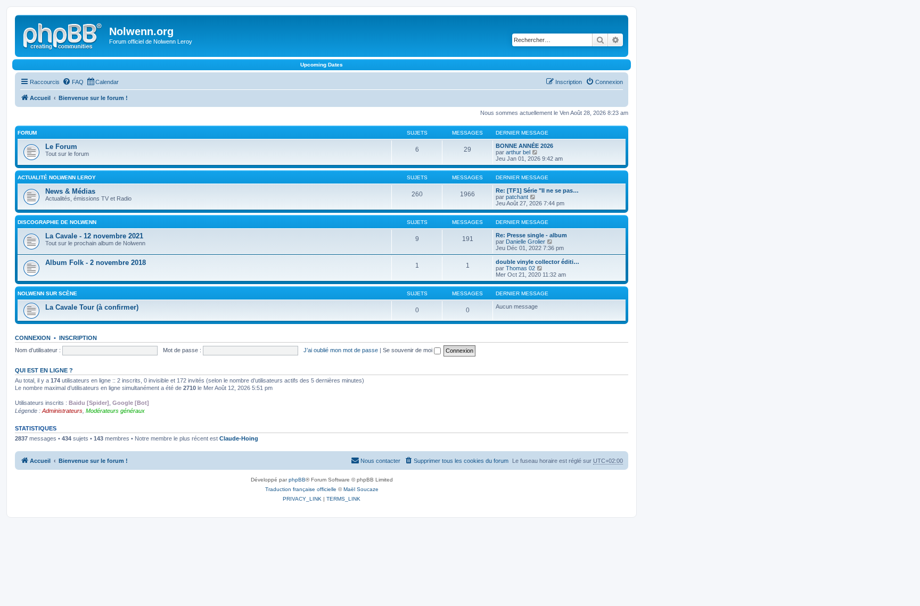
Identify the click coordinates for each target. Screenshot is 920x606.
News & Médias (70, 191)
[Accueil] (63, 35)
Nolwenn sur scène (47, 293)
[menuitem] (73, 82)
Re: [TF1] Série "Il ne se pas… (537, 190)
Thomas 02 (520, 268)
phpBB (297, 480)
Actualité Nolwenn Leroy (57, 177)
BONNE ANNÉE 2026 (524, 146)
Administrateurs (62, 411)
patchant (517, 197)
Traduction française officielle (300, 489)
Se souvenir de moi (408, 350)
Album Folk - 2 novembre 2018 (95, 263)
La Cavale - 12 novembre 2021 (94, 236)
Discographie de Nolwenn (57, 222)
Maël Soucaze (361, 489)
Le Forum (61, 147)
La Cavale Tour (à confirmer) (91, 307)
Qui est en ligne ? (44, 370)
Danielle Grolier (525, 241)
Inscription (78, 338)
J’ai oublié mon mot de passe (340, 350)
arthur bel (518, 152)
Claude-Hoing (238, 438)
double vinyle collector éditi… (537, 262)
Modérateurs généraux (115, 411)
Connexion (33, 338)
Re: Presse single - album (531, 235)
